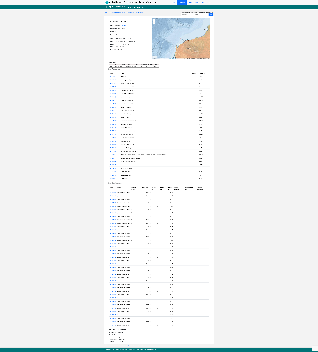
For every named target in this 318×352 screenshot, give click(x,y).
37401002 (113, 151)
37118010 (113, 100)
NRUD (197, 2)
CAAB (202, 2)
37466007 (113, 175)
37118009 (113, 97)
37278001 (113, 104)
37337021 (113, 131)
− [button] (154, 23)
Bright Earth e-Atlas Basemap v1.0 (176, 58)
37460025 (113, 165)
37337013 (113, 127)
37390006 (113, 148)
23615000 (113, 178)
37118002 (113, 90)
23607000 (113, 76)
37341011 (113, 134)
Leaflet (161, 58)
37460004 (113, 158)
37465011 (113, 168)
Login (210, 14)
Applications (130, 12)
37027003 (113, 83)
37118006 (113, 93)
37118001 (113, 87)
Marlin (173, 2)
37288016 (113, 114)
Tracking (190, 2)
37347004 (113, 138)
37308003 (113, 121)
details (124, 25)
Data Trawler (181, 2)
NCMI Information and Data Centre (115, 12)
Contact (209, 2)
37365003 (113, 144)
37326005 (113, 124)
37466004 (113, 171)
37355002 (113, 141)
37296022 (113, 117)
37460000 (113, 154)
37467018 (113, 80)
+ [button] (154, 20)
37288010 (113, 110)
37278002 (113, 107)
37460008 (113, 161)
